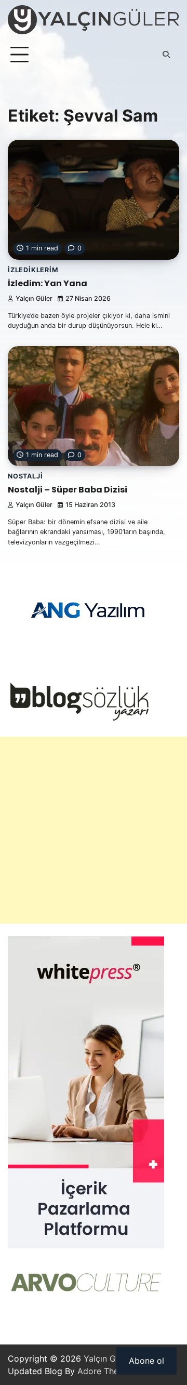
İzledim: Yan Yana (47, 283)
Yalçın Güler (34, 298)
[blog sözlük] (79, 718)
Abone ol (146, 1360)
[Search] (166, 54)
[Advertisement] (93, 830)
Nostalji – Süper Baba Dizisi (67, 490)
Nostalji (25, 476)
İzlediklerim (33, 270)
